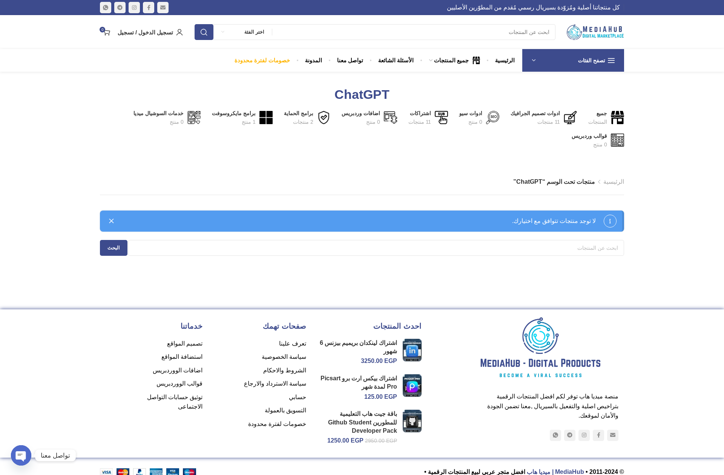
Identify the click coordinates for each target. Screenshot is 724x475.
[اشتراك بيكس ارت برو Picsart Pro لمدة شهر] (411, 385)
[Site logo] (595, 32)
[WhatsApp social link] (105, 7)
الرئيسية (613, 181)
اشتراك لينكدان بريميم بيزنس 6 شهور (358, 347)
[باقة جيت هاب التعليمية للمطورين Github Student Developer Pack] (411, 421)
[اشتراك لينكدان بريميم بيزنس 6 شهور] (411, 349)
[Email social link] (163, 7)
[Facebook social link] (148, 7)
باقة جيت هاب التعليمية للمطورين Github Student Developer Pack (362, 422)
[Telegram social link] (120, 7)
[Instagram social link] (134, 7)
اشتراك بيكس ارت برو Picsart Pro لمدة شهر (359, 382)
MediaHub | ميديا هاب (555, 472)
